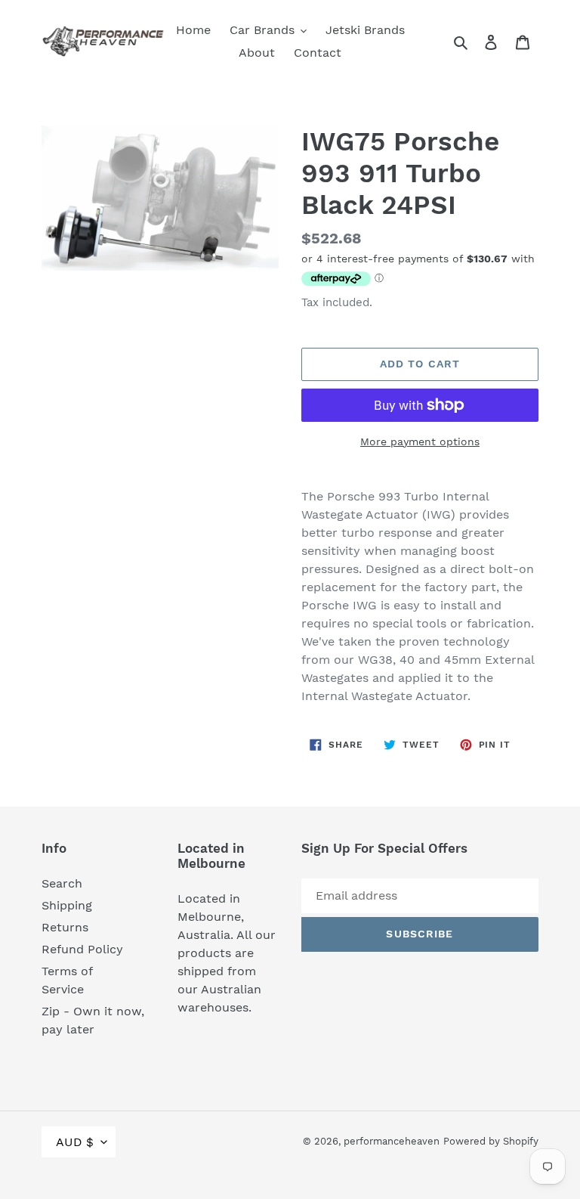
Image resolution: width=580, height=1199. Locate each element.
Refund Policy (82, 949)
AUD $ (75, 1142)
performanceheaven (392, 1141)
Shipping (67, 905)
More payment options (420, 441)
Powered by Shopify (490, 1141)
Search (62, 883)
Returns (65, 927)
